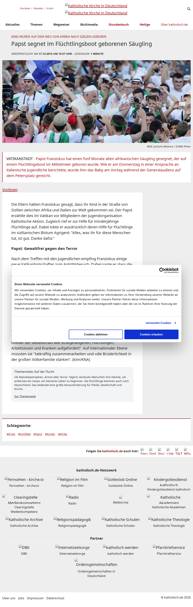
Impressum (35, 598)
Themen (36, 24)
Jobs (21, 598)
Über (174, 24)
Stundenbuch (119, 24)
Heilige (145, 24)
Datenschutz (55, 598)
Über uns (8, 598)
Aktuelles (38, 8)
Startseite (25, 8)
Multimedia (89, 24)
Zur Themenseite (25, 396)
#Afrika (62, 434)
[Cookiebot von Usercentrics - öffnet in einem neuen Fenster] (162, 270)
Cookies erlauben (151, 334)
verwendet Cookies (158, 322)
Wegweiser (61, 24)
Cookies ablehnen (96, 334)
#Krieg (11, 434)
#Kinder (50, 434)
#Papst (38, 434)
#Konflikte (24, 434)
